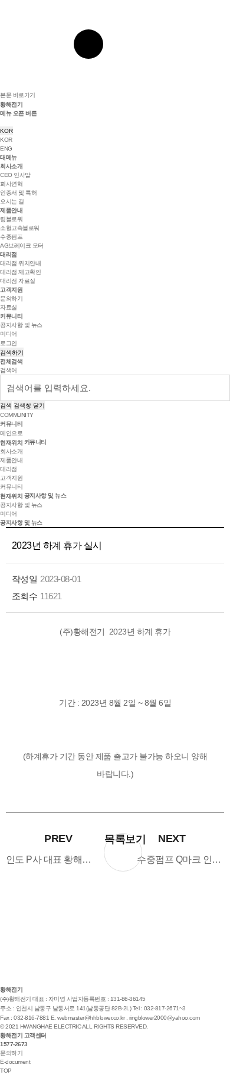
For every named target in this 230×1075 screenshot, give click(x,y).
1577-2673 (14, 1044)
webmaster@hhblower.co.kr (90, 1017)
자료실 (8, 307)
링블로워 (11, 219)
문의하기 (11, 298)
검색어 (8, 370)
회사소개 (11, 166)
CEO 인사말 (15, 175)
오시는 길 (12, 201)
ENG (6, 148)
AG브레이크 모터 (22, 245)
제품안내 (11, 210)
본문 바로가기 (17, 95)
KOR (6, 131)
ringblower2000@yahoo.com (164, 1017)
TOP (6, 1070)
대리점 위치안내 (20, 263)
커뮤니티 (11, 316)
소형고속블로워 (20, 228)
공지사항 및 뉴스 (21, 325)
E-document (15, 1062)
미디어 (8, 333)
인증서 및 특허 (18, 192)
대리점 (8, 254)
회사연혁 (11, 184)
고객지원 (11, 289)
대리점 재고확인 (20, 272)
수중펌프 (11, 236)
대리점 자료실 (17, 281)
